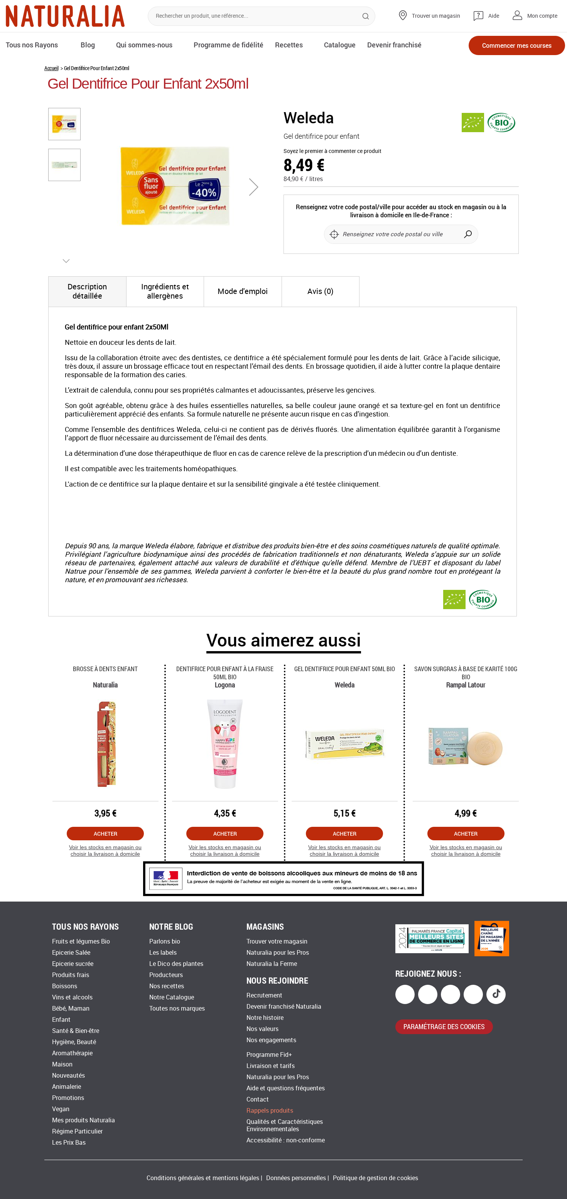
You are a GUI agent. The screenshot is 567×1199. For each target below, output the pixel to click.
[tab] (87, 291)
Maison (62, 1064)
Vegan (60, 1109)
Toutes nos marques (177, 1008)
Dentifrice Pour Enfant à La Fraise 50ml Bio (224, 673)
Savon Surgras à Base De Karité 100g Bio (465, 673)
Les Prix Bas (69, 1142)
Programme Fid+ (269, 1054)
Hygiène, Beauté (74, 1042)
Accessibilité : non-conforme (285, 1140)
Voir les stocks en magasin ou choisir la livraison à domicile (105, 850)
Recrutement (264, 995)
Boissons (64, 986)
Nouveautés (68, 1075)
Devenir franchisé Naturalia (283, 1006)
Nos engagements (271, 1040)
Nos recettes (166, 986)
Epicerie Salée (71, 952)
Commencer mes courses (517, 45)
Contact (257, 1099)
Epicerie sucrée (72, 963)
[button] (253, 187)
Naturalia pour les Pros (277, 952)
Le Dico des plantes (176, 963)
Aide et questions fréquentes (285, 1088)
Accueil (51, 68)
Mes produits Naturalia (83, 1120)
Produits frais (70, 975)
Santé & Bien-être (75, 1030)
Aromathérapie (72, 1053)
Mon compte (542, 16)
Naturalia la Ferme (271, 963)
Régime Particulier (77, 1131)
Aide (493, 16)
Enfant (61, 1019)
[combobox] (261, 16)
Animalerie (66, 1086)
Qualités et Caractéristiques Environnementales (284, 1125)
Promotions (68, 1098)
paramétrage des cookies (444, 1026)
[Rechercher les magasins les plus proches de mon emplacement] (334, 234)
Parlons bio (164, 941)
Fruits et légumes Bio (81, 941)
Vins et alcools (72, 997)
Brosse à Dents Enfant (105, 669)
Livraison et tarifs (270, 1066)
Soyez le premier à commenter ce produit (332, 151)
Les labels (163, 952)
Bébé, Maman (70, 1008)
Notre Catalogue (171, 997)
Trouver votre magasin (276, 941)
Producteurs (166, 975)
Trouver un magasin (436, 16)
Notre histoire (265, 1017)
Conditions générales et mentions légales (203, 1178)
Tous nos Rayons (32, 44)
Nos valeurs (262, 1029)
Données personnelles (296, 1178)
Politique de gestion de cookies (375, 1178)
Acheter (105, 833)
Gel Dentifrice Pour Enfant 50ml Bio (344, 669)
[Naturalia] (65, 16)
